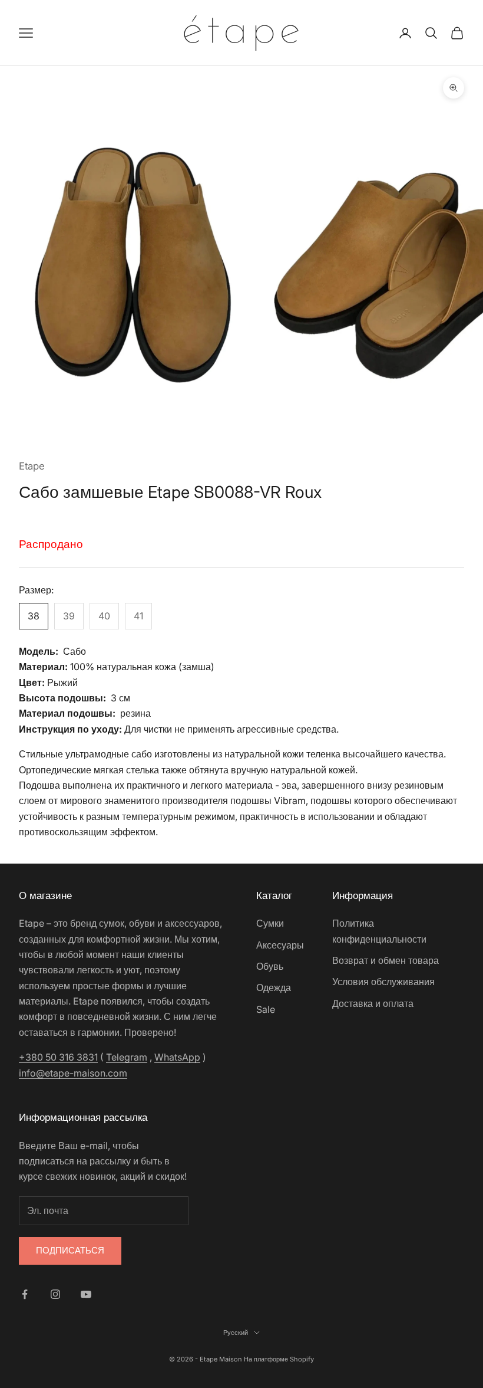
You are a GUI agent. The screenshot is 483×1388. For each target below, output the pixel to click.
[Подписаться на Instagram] (55, 1294)
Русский (235, 1332)
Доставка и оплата (372, 1003)
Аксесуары (280, 945)
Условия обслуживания (383, 981)
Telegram (126, 1057)
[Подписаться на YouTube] (86, 1294)
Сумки (270, 923)
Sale (265, 1009)
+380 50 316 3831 (58, 1057)
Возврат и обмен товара (385, 960)
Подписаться (70, 1250)
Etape (32, 466)
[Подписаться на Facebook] (25, 1294)
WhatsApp (177, 1057)
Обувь (269, 966)
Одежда (273, 987)
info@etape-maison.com (73, 1073)
